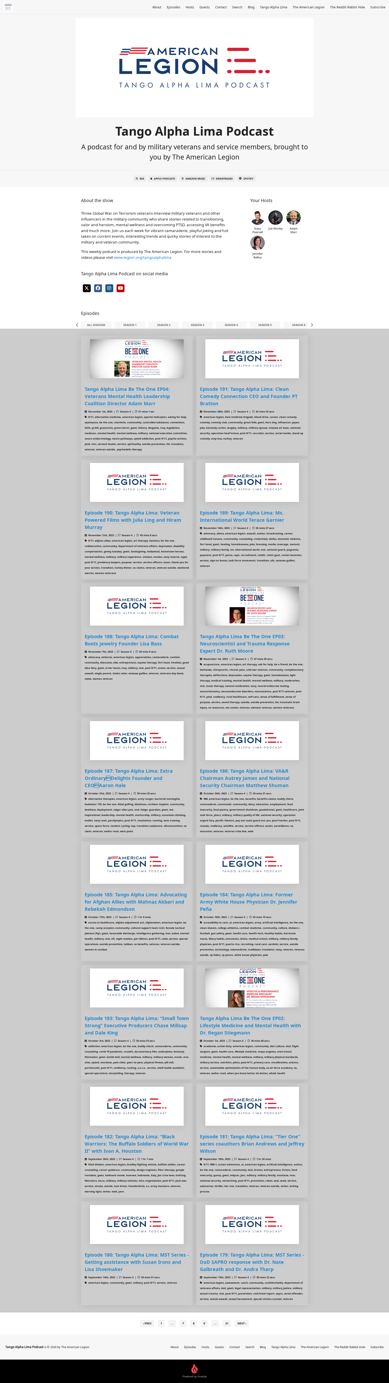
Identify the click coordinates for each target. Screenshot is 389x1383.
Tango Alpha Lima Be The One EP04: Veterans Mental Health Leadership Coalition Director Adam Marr (127, 396)
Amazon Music (195, 178)
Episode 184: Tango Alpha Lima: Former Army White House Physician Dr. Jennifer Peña (248, 901)
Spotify (248, 178)
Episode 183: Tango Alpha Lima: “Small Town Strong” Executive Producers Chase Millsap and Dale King (137, 1025)
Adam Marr (294, 230)
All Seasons (96, 325)
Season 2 (163, 325)
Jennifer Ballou (257, 255)
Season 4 (231, 325)
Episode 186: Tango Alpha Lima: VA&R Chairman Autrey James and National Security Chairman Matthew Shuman (244, 778)
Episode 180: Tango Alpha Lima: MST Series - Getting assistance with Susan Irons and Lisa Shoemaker (137, 1261)
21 (226, 1323)
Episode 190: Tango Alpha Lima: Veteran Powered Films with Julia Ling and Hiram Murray (133, 519)
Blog (251, 7)
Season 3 (197, 325)
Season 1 (130, 325)
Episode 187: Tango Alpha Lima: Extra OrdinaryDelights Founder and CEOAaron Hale (129, 778)
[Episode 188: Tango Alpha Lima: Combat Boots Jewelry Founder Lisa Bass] (137, 606)
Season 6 (298, 325)
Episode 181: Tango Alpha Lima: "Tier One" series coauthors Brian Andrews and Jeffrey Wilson (252, 1143)
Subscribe (377, 7)
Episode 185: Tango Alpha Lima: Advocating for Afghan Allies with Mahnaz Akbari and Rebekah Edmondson (136, 901)
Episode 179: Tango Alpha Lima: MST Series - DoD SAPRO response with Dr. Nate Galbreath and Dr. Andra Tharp (252, 1261)
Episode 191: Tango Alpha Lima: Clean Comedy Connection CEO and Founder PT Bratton (249, 396)
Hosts (190, 7)
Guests (204, 7)
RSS (142, 178)
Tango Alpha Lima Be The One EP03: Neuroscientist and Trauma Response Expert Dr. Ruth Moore (245, 643)
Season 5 (265, 325)
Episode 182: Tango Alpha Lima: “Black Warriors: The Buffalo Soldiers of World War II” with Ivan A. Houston (137, 1143)
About (156, 7)
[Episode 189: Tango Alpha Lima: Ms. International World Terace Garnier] (252, 482)
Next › (241, 1323)
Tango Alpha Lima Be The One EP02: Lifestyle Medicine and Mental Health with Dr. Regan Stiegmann (250, 1025)
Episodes (173, 7)
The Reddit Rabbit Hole (347, 7)
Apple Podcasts (164, 178)
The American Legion (309, 7)
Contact (221, 7)
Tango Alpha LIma (273, 7)
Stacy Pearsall (257, 230)
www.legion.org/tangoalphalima (143, 257)
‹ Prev (147, 1323)
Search (237, 7)
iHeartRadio (224, 178)
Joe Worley (275, 228)
